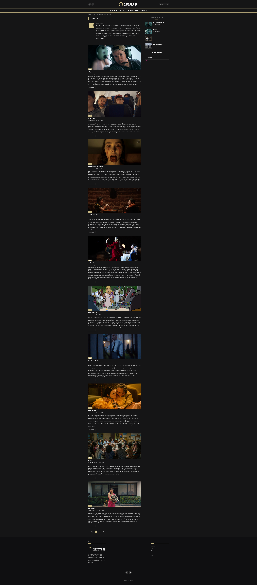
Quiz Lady (91, 508)
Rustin (90, 460)
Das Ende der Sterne (158, 22)
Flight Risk (91, 72)
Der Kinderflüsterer (158, 44)
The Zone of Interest (94, 361)
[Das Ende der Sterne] (148, 24)
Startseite (113, 10)
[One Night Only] (148, 38)
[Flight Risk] (114, 57)
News (136, 10)
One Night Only (157, 37)
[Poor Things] (114, 396)
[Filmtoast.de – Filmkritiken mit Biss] (128, 4)
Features (130, 10)
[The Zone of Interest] (114, 346)
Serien (152, 550)
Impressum (136, 576)
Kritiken (121, 10)
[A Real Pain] (114, 104)
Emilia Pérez (92, 263)
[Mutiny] (148, 31)
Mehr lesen (91, 87)
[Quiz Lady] (114, 494)
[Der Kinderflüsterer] (148, 45)
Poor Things (92, 410)
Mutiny (155, 29)
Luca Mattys (99, 23)
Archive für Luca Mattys (97, 14)
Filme (90, 69)
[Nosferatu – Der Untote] (114, 152)
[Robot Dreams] (114, 298)
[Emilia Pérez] (114, 248)
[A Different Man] (114, 200)
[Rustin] (114, 446)
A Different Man (93, 215)
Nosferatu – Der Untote (95, 166)
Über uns (142, 10)
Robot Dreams (92, 313)
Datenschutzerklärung (124, 576)
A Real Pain (91, 118)
